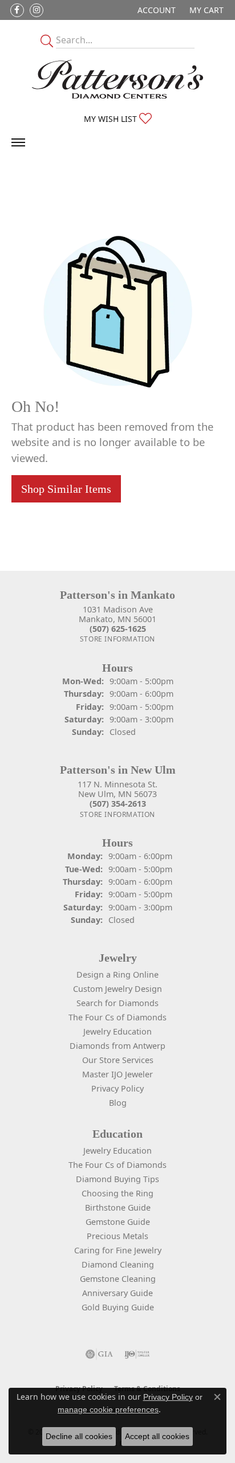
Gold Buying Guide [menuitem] (118, 1307)
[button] (155, 10)
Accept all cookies (157, 1436)
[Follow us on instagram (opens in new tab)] (36, 10)
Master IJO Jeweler (117, 1074)
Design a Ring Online (117, 974)
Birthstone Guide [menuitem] (118, 1207)
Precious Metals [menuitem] (117, 1236)
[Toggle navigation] (18, 142)
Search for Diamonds (117, 1003)
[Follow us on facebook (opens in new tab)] (17, 10)
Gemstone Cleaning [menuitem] (118, 1278)
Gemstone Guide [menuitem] (118, 1221)
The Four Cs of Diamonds (117, 1017)
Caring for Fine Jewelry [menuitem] (117, 1250)
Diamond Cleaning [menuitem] (118, 1264)
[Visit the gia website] (99, 1354)
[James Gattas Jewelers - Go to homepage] (117, 79)
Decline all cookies (79, 1436)
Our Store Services (117, 1060)
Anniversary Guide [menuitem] (117, 1293)
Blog (118, 1102)
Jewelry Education (117, 1031)
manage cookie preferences (108, 1409)
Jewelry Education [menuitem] (117, 1150)
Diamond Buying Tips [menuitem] (117, 1179)
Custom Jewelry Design (117, 988)
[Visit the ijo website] (137, 1354)
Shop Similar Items (66, 489)
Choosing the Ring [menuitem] (117, 1193)
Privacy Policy (117, 1088)
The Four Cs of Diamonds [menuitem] (117, 1164)
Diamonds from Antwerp (117, 1045)
